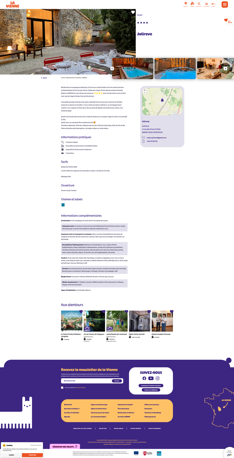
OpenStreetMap (175, 114)
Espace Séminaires (154, 428)
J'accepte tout (32, 455)
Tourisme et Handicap (153, 413)
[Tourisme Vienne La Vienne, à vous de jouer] (15, 4)
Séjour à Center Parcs (99, 409)
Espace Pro (103, 428)
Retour (45, 78)
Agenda (67, 417)
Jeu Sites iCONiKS (124, 417)
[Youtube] (151, 379)
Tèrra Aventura (123, 409)
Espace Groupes (136, 428)
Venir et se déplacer (151, 390)
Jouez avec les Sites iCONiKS (82, 428)
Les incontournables (98, 417)
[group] (132, 68)
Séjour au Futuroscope (99, 405)
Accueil (63, 78)
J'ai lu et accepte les (75, 387)
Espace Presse (118, 428)
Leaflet (171, 114)
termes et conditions (80, 387)
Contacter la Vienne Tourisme (151, 386)
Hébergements (150, 417)
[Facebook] (144, 379)
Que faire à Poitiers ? (72, 409)
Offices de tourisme (152, 405)
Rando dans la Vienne (126, 413)
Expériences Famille (125, 405)
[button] (112, 68)
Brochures (148, 409)
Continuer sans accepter (36, 445)
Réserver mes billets (63, 446)
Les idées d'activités (71, 413)
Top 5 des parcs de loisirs (100, 413)
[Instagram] (157, 379)
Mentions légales (109, 444)
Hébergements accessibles (73, 78)
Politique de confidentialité (123, 444)
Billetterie (68, 405)
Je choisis (11, 455)
